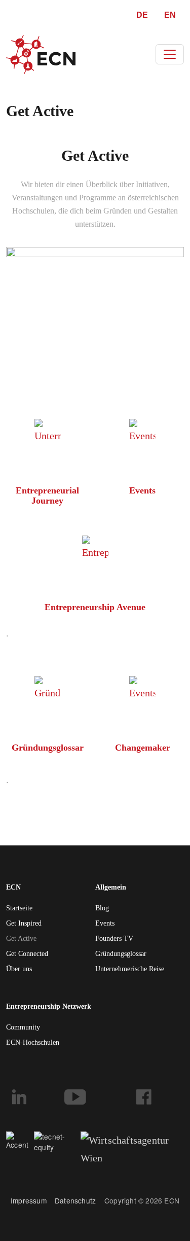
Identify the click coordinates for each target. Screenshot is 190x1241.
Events (142, 490)
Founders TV (114, 938)
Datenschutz (79, 1200)
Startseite (19, 908)
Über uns (19, 969)
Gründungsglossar (48, 747)
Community (23, 1027)
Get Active (21, 938)
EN (170, 15)
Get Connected (27, 954)
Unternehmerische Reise (129, 969)
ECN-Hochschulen (32, 1042)
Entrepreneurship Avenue (95, 607)
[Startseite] (40, 54)
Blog (102, 908)
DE (142, 15)
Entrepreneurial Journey (47, 495)
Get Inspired (24, 923)
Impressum (29, 1200)
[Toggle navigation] (170, 54)
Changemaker (142, 747)
